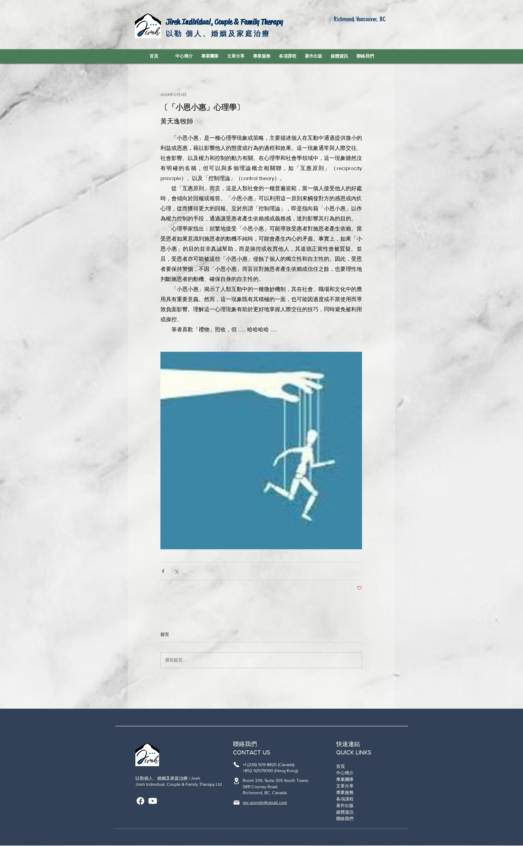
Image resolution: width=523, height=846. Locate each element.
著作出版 (345, 805)
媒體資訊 (345, 812)
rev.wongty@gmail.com (265, 802)
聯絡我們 (345, 818)
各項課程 (345, 799)
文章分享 (345, 786)
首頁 (340, 766)
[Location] (236, 764)
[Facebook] (140, 801)
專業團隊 (345, 779)
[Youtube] (153, 801)
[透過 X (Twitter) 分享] (176, 571)
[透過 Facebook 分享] (163, 571)
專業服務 (345, 792)
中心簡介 (345, 773)
